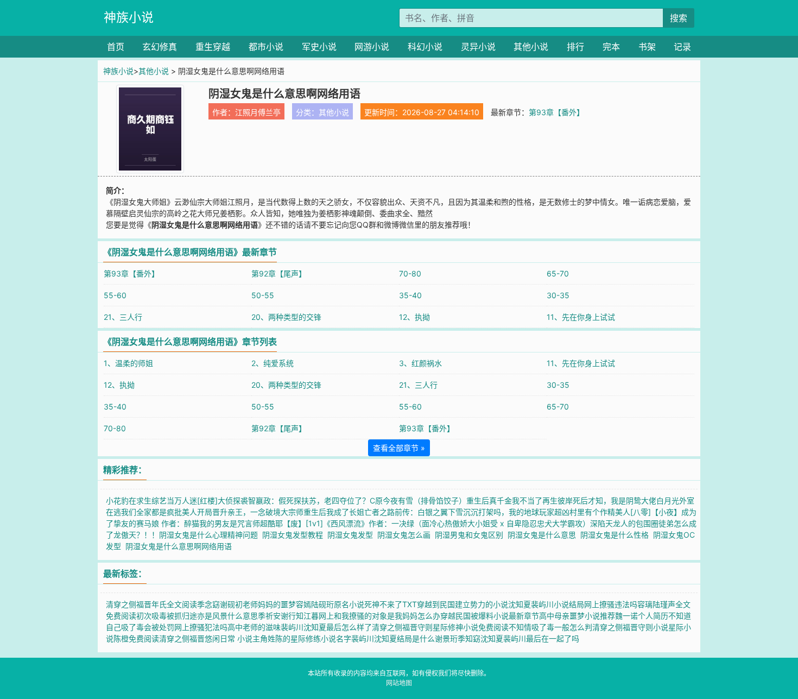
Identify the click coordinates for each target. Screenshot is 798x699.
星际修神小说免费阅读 (471, 627)
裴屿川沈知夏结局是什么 (393, 638)
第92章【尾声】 (278, 273)
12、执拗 (414, 317)
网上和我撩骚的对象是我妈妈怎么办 (379, 615)
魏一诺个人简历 (641, 615)
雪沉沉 (466, 512)
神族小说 (129, 17)
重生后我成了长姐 (333, 512)
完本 (611, 46)
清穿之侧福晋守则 (402, 627)
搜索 (678, 17)
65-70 (558, 273)
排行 (575, 46)
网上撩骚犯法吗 (200, 627)
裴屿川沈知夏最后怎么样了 (326, 627)
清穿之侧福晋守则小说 (630, 627)
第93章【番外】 (556, 112)
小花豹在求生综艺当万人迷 (151, 500)
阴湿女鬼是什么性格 (616, 534)
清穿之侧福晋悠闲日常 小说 (205, 638)
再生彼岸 (557, 500)
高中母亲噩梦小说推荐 (577, 615)
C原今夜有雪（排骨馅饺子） (418, 500)
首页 (115, 46)
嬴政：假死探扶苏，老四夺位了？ (313, 500)
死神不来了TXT (390, 604)
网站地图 (399, 683)
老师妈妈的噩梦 (269, 604)
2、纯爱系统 (272, 363)
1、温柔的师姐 (128, 363)
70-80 (410, 273)
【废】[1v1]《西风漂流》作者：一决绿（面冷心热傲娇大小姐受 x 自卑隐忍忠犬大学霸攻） (436, 523)
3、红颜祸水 (420, 363)
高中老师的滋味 (254, 627)
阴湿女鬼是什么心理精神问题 (210, 534)
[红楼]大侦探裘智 (226, 500)
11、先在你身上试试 (581, 317)
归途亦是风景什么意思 (220, 615)
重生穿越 (212, 46)
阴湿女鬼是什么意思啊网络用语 (180, 546)
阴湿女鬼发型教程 (294, 534)
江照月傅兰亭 (258, 112)
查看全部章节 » (399, 447)
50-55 (262, 295)
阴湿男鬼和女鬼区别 (471, 534)
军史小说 (319, 46)
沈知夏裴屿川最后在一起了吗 (529, 638)
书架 (647, 46)
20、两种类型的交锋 (286, 317)
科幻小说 (425, 46)
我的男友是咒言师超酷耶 (241, 523)
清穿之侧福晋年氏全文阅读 (151, 604)
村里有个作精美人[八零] (610, 512)
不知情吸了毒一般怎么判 (550, 627)
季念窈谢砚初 (220, 604)
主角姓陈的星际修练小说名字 (301, 638)
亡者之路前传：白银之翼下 (409, 512)
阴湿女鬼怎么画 (406, 534)
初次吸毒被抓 (159, 615)
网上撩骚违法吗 (610, 604)
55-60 (115, 295)
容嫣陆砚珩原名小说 (330, 604)
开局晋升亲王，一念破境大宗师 (250, 512)
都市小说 (266, 46)
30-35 (558, 295)
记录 (682, 46)
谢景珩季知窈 (457, 638)
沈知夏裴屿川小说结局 (546, 604)
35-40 (410, 295)
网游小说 (371, 46)
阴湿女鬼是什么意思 (544, 534)
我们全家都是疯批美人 (159, 512)
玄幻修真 (159, 46)
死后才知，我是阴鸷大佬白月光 (626, 500)
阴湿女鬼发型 (352, 534)
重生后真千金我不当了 (504, 500)
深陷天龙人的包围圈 (624, 523)
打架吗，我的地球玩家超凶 (523, 512)
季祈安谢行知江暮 (288, 615)
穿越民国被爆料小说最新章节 (489, 615)
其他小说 (531, 46)
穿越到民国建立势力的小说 (462, 604)
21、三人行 (123, 317)
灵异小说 (478, 46)
